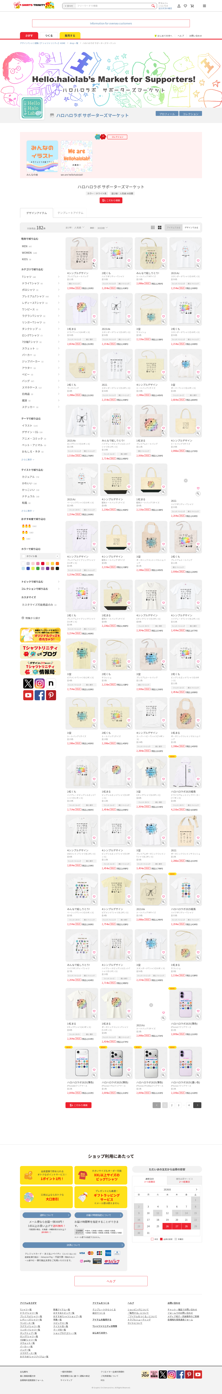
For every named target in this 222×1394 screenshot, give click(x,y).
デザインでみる (191, 227)
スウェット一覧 (27, 1343)
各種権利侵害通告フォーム (180, 1319)
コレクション (190, 114)
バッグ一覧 (25, 1349)
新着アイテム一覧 (61, 1309)
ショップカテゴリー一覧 (65, 1333)
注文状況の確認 (165, 8)
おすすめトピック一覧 (63, 1312)
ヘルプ (181, 35)
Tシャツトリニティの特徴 (104, 1326)
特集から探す (33, 618)
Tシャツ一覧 (26, 1309)
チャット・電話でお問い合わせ (182, 1309)
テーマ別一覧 (59, 1329)
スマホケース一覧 (28, 1353)
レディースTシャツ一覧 (31, 1319)
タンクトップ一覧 (28, 1333)
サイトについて (135, 1323)
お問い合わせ (195, 35)
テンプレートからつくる (104, 1309)
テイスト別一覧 (60, 1326)
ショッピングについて (138, 1309)
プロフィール (167, 114)
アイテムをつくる (100, 1302)
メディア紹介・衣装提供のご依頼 (183, 1316)
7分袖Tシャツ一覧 (28, 1339)
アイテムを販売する (101, 1319)
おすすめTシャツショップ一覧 (67, 1316)
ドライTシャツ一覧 (29, 1312)
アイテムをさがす (28, 1302)
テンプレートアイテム (70, 213)
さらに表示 (26, 459)
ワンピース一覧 (27, 1323)
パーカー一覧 (26, 1346)
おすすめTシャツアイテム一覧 (34, 1356)
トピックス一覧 (60, 1323)
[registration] (94, 260)
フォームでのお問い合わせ (180, 1312)
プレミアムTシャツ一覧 (31, 1316)
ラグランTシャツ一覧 (30, 1326)
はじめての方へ (99, 1332)
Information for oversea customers (111, 23)
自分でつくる (98, 1312)
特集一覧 (57, 1319)
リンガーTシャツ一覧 (30, 1329)
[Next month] (196, 1189)
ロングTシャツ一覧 (29, 1336)
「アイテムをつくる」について (142, 1316)
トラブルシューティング (139, 1319)
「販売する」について (138, 1312)
